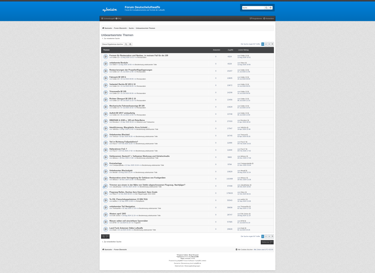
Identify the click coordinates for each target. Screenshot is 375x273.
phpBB (179, 260)
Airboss (115, 158)
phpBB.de (197, 263)
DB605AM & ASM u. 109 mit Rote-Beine (127, 120)
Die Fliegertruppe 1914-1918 (145, 194)
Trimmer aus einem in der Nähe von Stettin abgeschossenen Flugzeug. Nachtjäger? (147, 185)
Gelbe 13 (115, 57)
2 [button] (265, 44)
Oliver (114, 64)
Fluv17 (114, 143)
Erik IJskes (116, 215)
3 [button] (269, 44)
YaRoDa (115, 129)
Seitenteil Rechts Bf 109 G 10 (122, 84)
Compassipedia (117, 165)
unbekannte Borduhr (118, 63)
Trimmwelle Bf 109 (117, 91)
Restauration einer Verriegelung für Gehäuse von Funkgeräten (137, 178)
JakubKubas (116, 187)
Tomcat (115, 136)
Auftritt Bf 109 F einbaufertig (122, 113)
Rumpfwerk (140, 201)
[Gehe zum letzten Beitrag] (248, 55)
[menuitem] (118, 19)
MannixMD (195, 256)
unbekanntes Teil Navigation (122, 206)
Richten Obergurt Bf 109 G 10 (122, 99)
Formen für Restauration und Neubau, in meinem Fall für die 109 (138, 55)
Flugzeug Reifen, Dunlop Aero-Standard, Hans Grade (133, 192)
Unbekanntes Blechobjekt (120, 170)
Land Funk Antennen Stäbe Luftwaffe (126, 228)
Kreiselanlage (115, 163)
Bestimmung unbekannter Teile (146, 64)
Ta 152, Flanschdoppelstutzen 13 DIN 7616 (128, 199)
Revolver (115, 122)
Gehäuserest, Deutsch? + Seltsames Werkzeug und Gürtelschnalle (139, 156)
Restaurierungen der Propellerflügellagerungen (130, 70)
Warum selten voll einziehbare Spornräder (128, 221)
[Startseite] (112, 8)
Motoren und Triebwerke (145, 122)
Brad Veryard (193, 255)
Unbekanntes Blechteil (119, 134)
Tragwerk (137, 223)
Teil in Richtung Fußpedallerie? (123, 142)
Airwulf (114, 172)
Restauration (141, 57)
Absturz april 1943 (117, 214)
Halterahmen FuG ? (118, 149)
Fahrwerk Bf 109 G (117, 77)
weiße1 (115, 201)
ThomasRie (116, 208)
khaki (114, 230)
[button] (272, 44)
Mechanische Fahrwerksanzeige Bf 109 (126, 106)
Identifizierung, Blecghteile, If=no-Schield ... (129, 127)
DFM (114, 223)
